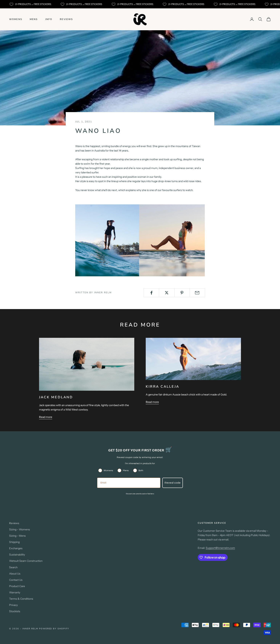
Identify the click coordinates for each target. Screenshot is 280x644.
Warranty (14, 592)
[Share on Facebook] (151, 293)
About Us (14, 573)
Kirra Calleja (162, 386)
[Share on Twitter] (166, 293)
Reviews (66, 19)
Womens (15, 19)
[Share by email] (197, 293)
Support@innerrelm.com (220, 548)
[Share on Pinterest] (182, 293)
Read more (45, 417)
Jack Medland (56, 397)
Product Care (17, 586)
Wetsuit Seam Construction (25, 561)
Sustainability (17, 554)
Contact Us (15, 580)
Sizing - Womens (19, 529)
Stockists (14, 611)
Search (13, 567)
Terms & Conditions (21, 598)
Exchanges (15, 548)
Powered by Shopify (54, 628)
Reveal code (173, 482)
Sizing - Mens (17, 535)
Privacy (13, 605)
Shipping (14, 542)
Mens (34, 19)
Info (48, 19)
